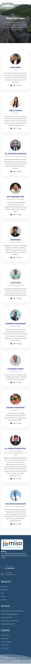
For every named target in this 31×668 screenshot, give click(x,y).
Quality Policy (4, 638)
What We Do (4, 590)
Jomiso (14, 657)
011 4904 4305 (9, 568)
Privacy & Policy (5, 635)
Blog (2, 593)
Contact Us (4, 599)
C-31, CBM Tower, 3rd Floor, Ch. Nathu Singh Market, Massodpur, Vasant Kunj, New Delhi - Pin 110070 (14, 556)
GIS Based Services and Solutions (10, 620)
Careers (3, 596)
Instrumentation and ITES (7, 624)
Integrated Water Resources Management (12, 611)
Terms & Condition (6, 642)
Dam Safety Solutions (6, 617)
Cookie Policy (4, 645)
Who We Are (4, 586)
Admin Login (5, 648)
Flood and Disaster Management (9, 614)
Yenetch (24, 657)
